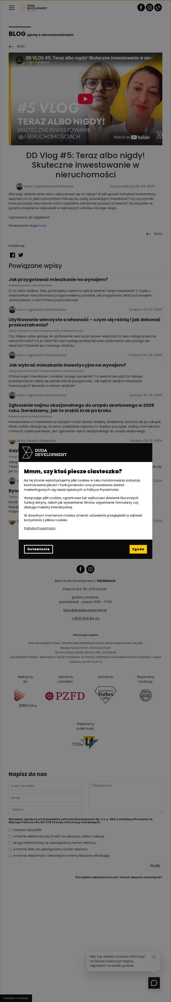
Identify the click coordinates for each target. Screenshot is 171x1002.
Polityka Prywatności (39, 528)
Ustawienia (38, 549)
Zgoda (138, 549)
